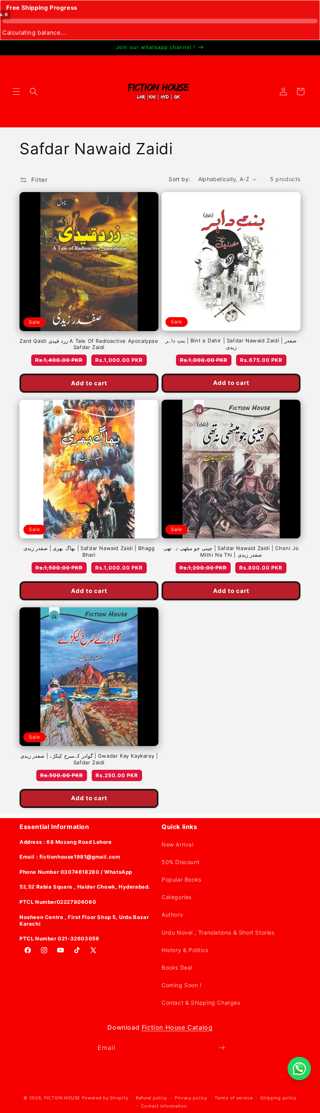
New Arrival (178, 844)
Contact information (164, 1106)
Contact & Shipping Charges (201, 1002)
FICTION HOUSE (62, 1098)
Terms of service (233, 1098)
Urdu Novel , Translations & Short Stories (218, 932)
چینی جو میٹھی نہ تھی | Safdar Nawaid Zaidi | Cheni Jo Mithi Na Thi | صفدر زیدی (231, 551)
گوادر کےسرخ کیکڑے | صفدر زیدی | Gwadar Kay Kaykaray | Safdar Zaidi (89, 759)
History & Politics (185, 950)
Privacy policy (191, 1098)
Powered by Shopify (105, 1098)
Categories (177, 897)
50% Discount (180, 862)
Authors (172, 914)
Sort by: (179, 179)
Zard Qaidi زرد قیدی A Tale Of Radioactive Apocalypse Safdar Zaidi (89, 344)
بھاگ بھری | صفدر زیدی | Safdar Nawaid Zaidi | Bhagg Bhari (89, 551)
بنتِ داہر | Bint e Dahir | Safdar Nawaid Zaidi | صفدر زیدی (231, 343)
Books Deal (177, 967)
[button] (16, 91)
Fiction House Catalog (177, 1027)
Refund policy (151, 1098)
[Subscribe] (221, 1048)
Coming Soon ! (182, 985)
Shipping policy (278, 1098)
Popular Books (181, 879)
